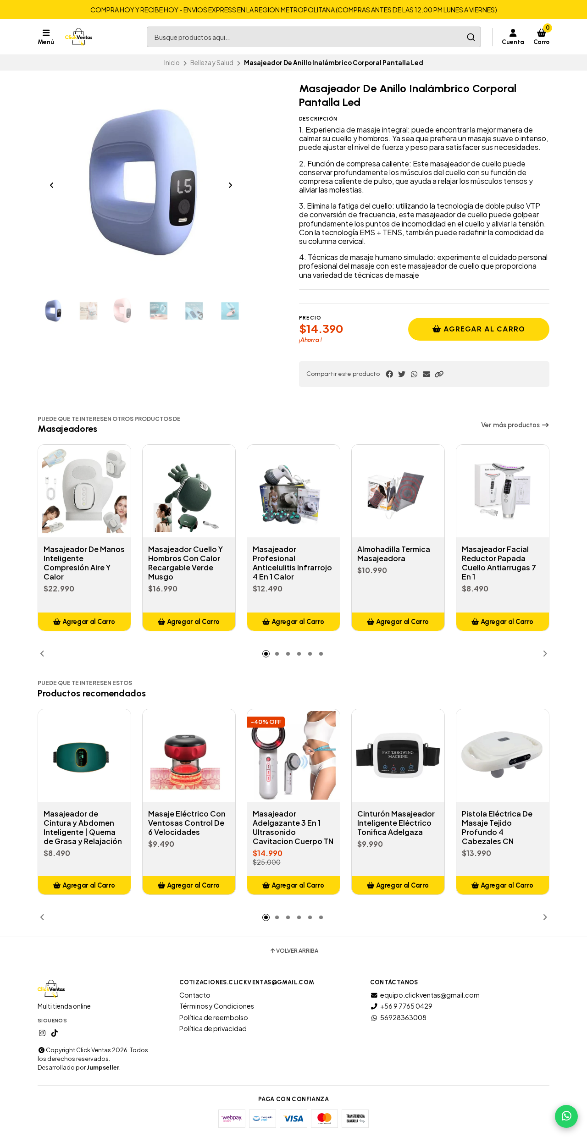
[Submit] (470, 37)
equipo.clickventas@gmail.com (430, 995)
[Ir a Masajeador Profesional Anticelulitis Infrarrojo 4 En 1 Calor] (293, 491)
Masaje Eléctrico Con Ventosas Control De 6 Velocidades (187, 823)
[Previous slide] (52, 185)
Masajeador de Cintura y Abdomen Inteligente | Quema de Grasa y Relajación (83, 827)
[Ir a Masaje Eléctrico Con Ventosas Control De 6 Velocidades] (189, 755)
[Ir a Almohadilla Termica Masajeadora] (398, 491)
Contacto (194, 995)
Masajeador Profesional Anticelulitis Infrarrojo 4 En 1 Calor (292, 563)
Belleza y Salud (211, 62)
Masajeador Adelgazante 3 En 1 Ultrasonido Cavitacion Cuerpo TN (293, 827)
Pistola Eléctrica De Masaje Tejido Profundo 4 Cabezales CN (497, 827)
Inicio (172, 62)
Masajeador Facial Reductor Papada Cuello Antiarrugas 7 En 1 (499, 563)
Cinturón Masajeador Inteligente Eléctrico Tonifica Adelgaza (396, 823)
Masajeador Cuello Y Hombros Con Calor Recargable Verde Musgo (185, 563)
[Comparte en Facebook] (389, 374)
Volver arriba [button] (297, 951)
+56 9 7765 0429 (406, 1006)
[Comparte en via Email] (426, 374)
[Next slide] (230, 185)
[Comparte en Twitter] (401, 374)
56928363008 (403, 1017)
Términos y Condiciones (216, 1006)
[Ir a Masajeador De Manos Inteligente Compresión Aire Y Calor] (84, 491)
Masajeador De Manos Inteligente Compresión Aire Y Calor (84, 563)
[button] (438, 374)
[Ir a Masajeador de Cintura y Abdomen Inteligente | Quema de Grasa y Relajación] (84, 755)
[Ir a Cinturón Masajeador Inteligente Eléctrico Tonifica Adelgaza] (398, 755)
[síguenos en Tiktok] (54, 1032)
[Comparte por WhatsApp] (414, 374)
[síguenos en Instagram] (42, 1032)
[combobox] (314, 37)
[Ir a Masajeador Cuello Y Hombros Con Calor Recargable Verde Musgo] (189, 491)
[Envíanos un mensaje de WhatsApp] (566, 1116)
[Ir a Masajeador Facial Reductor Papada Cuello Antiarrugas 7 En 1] (502, 491)
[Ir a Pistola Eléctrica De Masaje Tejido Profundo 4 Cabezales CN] (502, 755)
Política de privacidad (213, 1028)
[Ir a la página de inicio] (78, 37)
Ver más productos (511, 425)
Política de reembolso (213, 1017)
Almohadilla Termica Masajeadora (393, 554)
